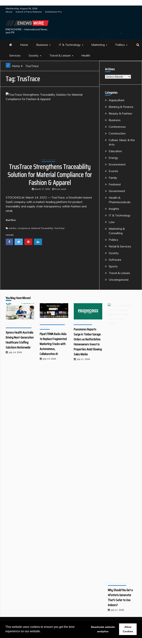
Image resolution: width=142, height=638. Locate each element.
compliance (24, 228)
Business (42, 45)
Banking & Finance (121, 107)
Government (117, 191)
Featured (115, 184)
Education (115, 151)
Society (34, 55)
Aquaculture (116, 100)
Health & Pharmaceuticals (15, 324)
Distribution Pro (53, 11)
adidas (12, 228)
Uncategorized (118, 279)
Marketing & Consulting (52, 322)
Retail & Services (120, 246)
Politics (120, 45)
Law (112, 222)
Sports (113, 266)
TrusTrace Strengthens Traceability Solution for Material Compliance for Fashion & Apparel (50, 174)
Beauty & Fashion (120, 113)
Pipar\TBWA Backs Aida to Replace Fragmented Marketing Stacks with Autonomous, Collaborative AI (53, 343)
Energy (113, 158)
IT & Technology (70, 45)
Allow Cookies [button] (128, 629)
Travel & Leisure (60, 55)
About (9, 11)
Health (85, 55)
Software (115, 259)
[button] (42, 631)
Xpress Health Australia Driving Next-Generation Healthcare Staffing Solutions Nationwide (20, 340)
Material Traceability (42, 228)
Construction (117, 133)
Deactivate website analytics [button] (103, 629)
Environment (48, 159)
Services (15, 55)
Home (24, 45)
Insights (114, 209)
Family (113, 177)
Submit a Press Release (29, 11)
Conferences (117, 127)
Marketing (98, 45)
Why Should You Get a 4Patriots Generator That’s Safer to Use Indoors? (120, 597)
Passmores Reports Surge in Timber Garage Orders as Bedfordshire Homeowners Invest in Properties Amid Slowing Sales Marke (88, 342)
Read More (11, 220)
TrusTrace (59, 228)
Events (113, 171)
